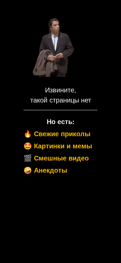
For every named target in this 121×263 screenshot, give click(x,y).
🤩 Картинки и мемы (58, 145)
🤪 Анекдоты (45, 170)
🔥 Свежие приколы (57, 133)
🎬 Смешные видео (56, 158)
